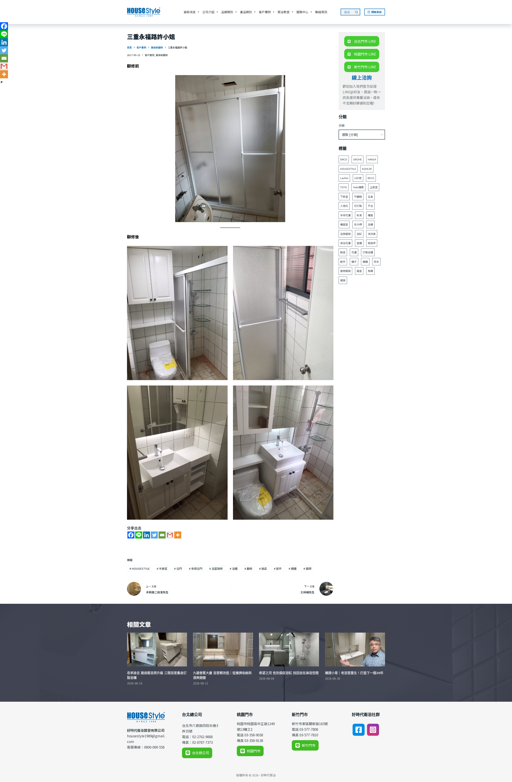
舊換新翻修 (162, 55)
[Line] (138, 534)
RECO (371, 178)
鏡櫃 (293, 569)
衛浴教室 (284, 12)
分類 (342, 125)
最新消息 (190, 12)
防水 (376, 262)
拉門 (178, 569)
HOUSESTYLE (139, 569)
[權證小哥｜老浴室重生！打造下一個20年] (355, 649)
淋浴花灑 (345, 243)
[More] (177, 534)
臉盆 (263, 569)
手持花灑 (345, 215)
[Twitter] (154, 534)
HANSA (372, 159)
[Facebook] (130, 534)
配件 (278, 569)
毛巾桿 (358, 224)
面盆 (359, 271)
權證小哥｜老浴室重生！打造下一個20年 (354, 673)
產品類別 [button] (246, 12)
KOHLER (367, 169)
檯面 (370, 215)
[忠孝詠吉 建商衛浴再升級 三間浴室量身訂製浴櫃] (157, 649)
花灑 (354, 252)
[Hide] (1, 82)
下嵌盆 (344, 196)
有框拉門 (195, 569)
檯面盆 (344, 224)
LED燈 (358, 178)
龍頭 (307, 569)
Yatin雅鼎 (358, 187)
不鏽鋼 (358, 196)
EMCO (343, 159)
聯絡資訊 (321, 12)
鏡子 (354, 262)
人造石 (344, 206)
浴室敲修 (216, 569)
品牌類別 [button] (227, 12)
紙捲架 (372, 243)
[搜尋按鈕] (356, 12)
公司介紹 (208, 12)
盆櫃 (359, 243)
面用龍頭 (345, 271)
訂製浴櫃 (368, 252)
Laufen (344, 178)
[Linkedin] (146, 534)
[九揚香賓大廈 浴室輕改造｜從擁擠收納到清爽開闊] (223, 649)
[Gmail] (169, 534)
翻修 (248, 569)
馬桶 (370, 271)
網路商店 (376, 12)
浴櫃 (234, 569)
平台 (370, 206)
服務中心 (302, 12)
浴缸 (359, 234)
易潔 (359, 215)
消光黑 (372, 234)
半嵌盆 (162, 569)
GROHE (357, 159)
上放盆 (374, 187)
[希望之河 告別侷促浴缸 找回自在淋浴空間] (289, 649)
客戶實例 (265, 12)
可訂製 (358, 206)
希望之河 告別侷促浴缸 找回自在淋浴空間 (289, 673)
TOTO (343, 187)
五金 (370, 196)
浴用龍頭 (345, 234)
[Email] (162, 534)
